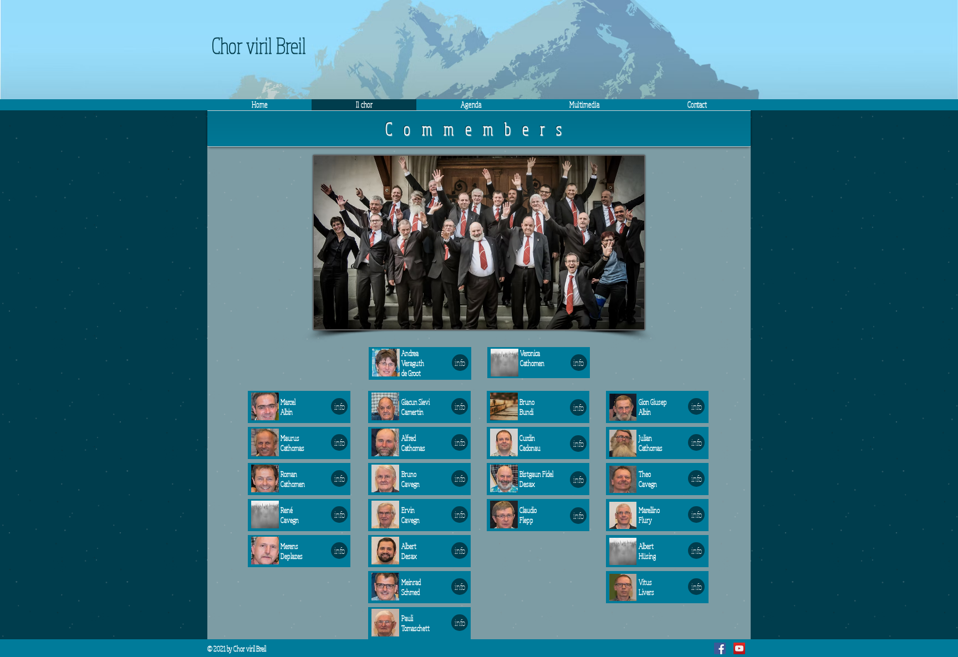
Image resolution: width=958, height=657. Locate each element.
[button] (584, 104)
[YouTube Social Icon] (739, 648)
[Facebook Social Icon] (720, 648)
